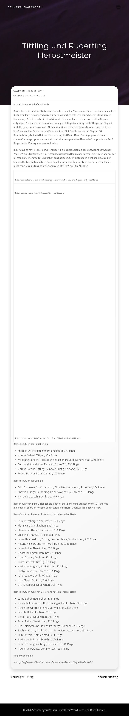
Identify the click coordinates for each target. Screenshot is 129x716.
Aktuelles (31, 90)
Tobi (20, 95)
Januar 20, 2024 (37, 95)
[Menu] (118, 7)
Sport (40, 90)
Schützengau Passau (25, 7)
